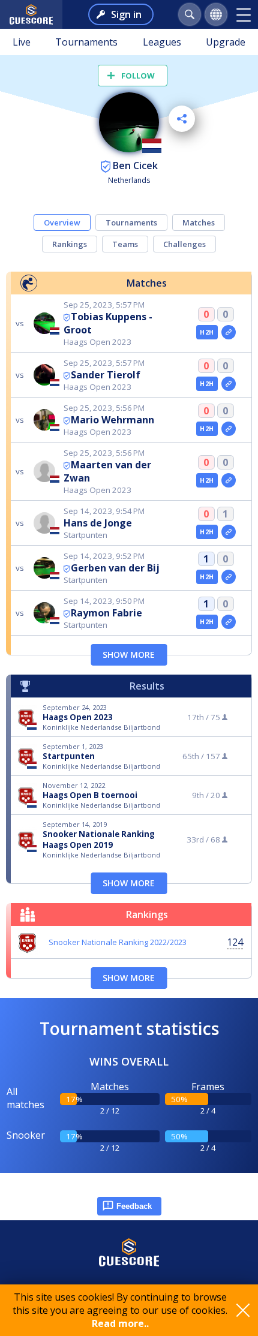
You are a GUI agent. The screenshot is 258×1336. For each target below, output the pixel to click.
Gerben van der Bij (115, 567)
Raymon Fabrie (106, 612)
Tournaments (86, 42)
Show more (129, 654)
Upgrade (225, 42)
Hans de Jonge (98, 522)
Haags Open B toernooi (90, 795)
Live (22, 42)
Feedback (134, 1206)
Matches (198, 222)
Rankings (69, 244)
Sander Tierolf (105, 374)
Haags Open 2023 (78, 717)
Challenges (184, 244)
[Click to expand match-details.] (228, 332)
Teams (125, 244)
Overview (62, 222)
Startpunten (69, 756)
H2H (207, 332)
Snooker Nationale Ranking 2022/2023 (118, 942)
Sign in (126, 14)
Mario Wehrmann (112, 419)
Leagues (162, 42)
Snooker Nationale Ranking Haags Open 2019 (99, 839)
